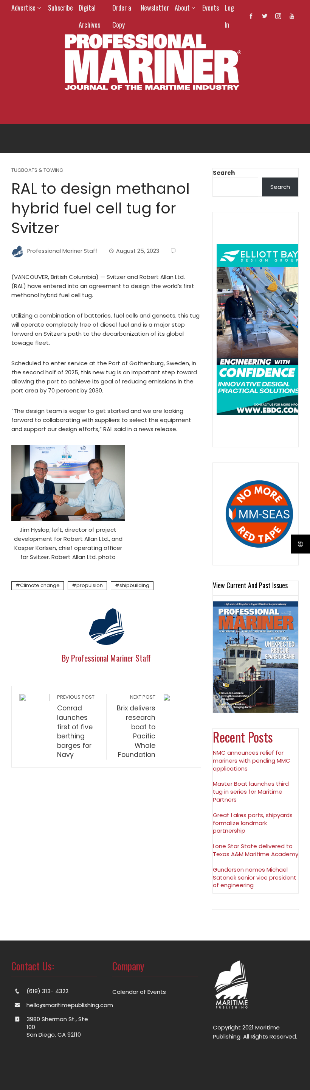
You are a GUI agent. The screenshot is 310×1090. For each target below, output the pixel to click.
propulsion (89, 585)
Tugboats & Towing (37, 170)
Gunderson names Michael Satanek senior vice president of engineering (254, 877)
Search (224, 173)
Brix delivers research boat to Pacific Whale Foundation (136, 726)
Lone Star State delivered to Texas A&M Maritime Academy (255, 850)
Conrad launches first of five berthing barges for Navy (76, 726)
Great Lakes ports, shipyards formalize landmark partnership (253, 823)
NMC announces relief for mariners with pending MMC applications (251, 760)
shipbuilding (134, 585)
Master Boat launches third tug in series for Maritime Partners (251, 791)
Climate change (40, 585)
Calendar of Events (139, 992)
